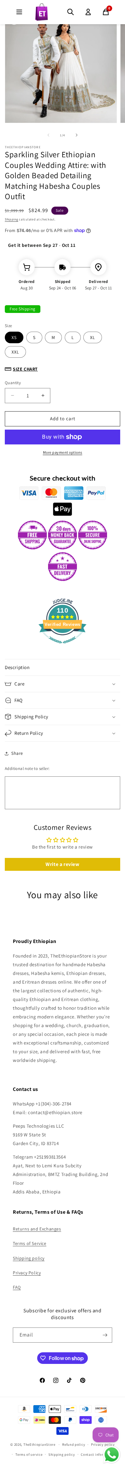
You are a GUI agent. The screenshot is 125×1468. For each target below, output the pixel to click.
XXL (15, 352)
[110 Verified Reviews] (62, 647)
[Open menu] (19, 11)
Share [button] (17, 753)
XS (14, 337)
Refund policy (73, 1444)
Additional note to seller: (27, 768)
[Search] (70, 11)
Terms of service (28, 1454)
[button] (62, 667)
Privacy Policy (27, 1273)
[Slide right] (77, 135)
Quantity (13, 382)
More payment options (62, 452)
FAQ (17, 1287)
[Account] (88, 11)
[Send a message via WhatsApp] (112, 1454)
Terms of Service (29, 1243)
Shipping (11, 219)
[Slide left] (48, 135)
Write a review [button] (62, 864)
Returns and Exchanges (37, 1229)
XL (92, 337)
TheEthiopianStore (39, 1444)
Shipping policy (29, 1258)
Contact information (98, 1454)
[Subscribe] (105, 1335)
